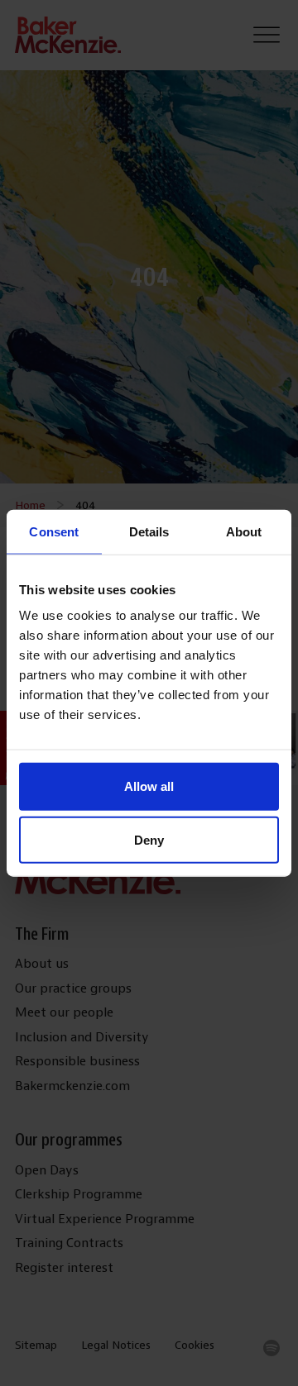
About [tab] (244, 531)
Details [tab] (149, 531)
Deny (149, 840)
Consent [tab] (54, 531)
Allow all (149, 786)
